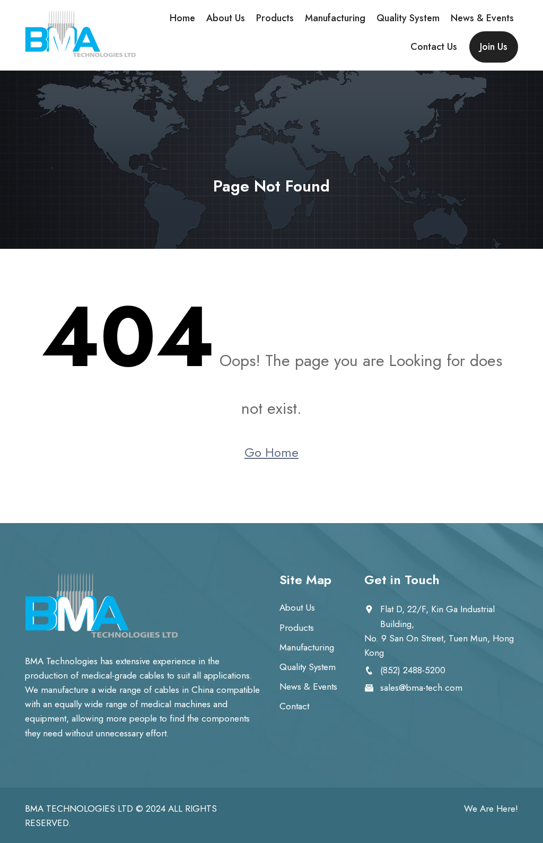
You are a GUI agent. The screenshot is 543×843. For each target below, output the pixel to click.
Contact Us (433, 47)
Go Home (271, 452)
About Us (225, 18)
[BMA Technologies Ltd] (80, 34)
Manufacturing (335, 18)
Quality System (408, 18)
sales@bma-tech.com (421, 687)
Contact (294, 706)
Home (182, 18)
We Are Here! (491, 808)
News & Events (482, 18)
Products (275, 18)
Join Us (493, 47)
